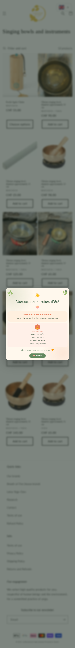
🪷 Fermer (37, 356)
